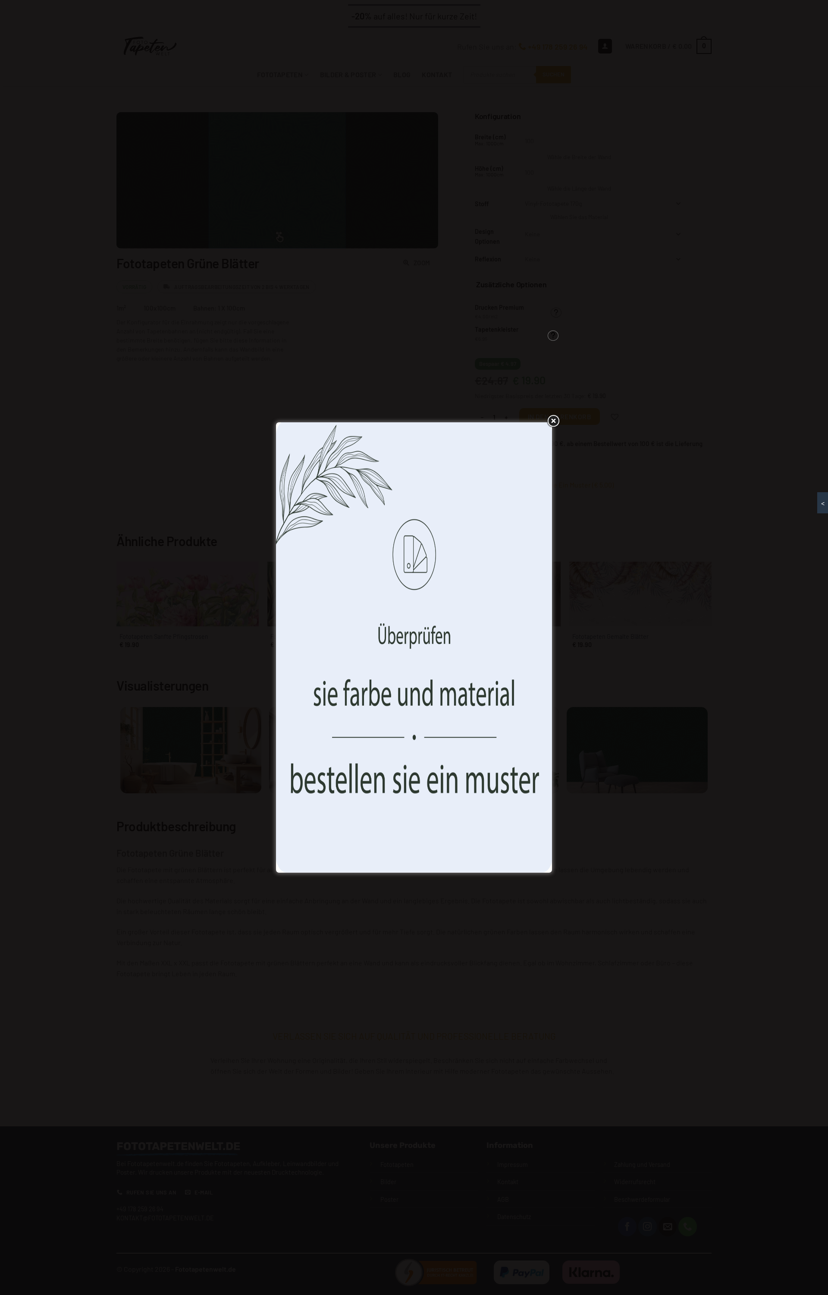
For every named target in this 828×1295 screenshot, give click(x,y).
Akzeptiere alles (350, 688)
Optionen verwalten (477, 688)
